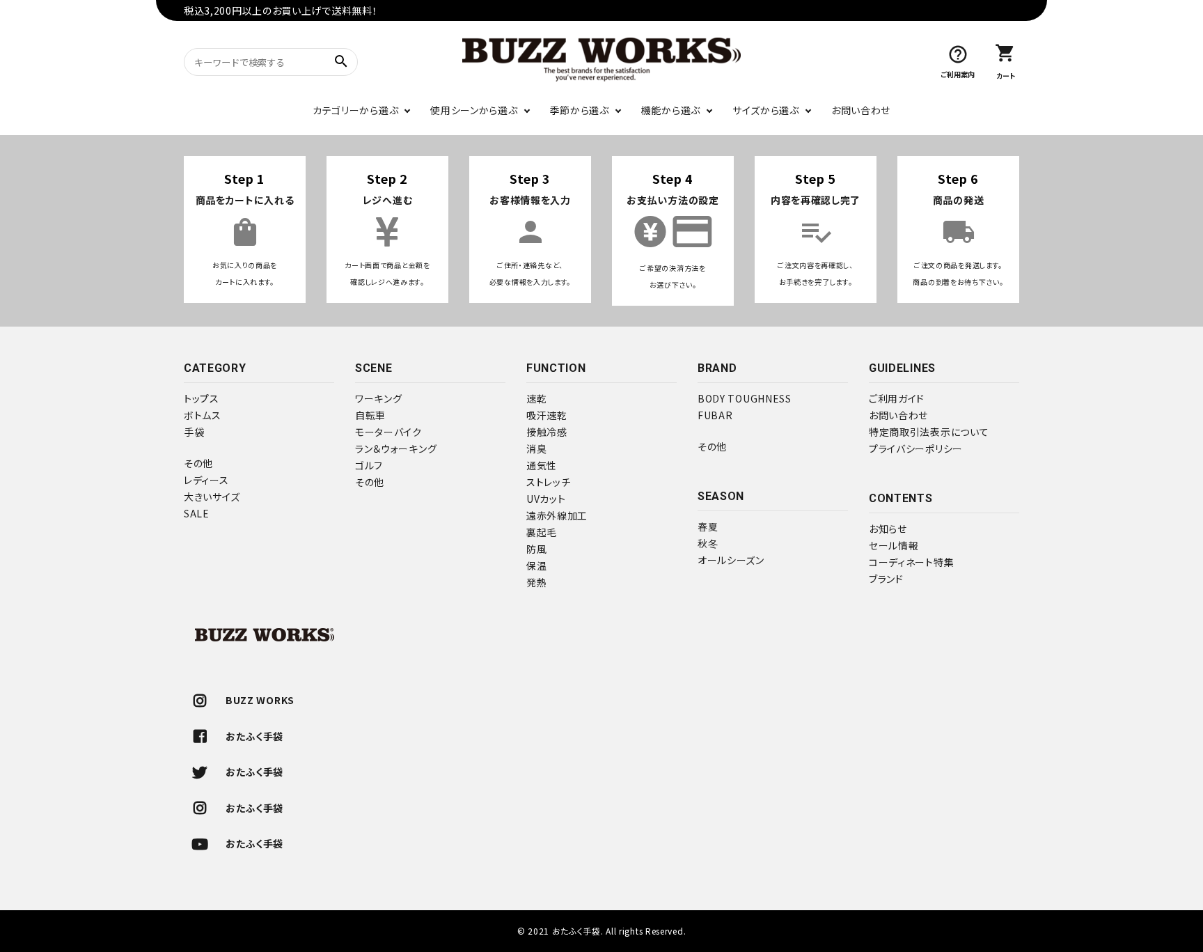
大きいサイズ (212, 497)
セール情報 (894, 545)
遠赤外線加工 (557, 515)
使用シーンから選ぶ (473, 110)
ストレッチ (548, 482)
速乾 (536, 398)
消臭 (536, 448)
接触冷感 (546, 432)
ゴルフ (369, 465)
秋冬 (708, 543)
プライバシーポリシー (916, 448)
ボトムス (202, 415)
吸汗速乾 (546, 415)
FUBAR (715, 415)
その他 (198, 463)
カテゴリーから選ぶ (355, 110)
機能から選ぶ (670, 110)
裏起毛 (541, 532)
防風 (536, 549)
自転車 (370, 415)
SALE (197, 513)
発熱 (536, 582)
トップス (201, 398)
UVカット (546, 499)
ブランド (886, 579)
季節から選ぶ (579, 110)
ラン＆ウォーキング (396, 448)
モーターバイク (388, 432)
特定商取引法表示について (929, 432)
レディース (206, 480)
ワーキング (378, 398)
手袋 (194, 432)
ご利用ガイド (897, 398)
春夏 (708, 526)
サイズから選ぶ (765, 110)
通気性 (541, 465)
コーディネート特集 (911, 562)
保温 (536, 565)
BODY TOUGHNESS (745, 398)
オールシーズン (731, 560)
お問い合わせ (860, 110)
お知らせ (888, 529)
